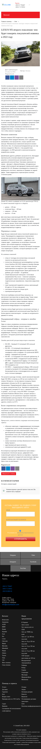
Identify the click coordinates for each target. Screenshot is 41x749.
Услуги (4, 687)
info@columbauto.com (10, 604)
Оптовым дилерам (26, 692)
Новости (24, 694)
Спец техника (6, 665)
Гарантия (5, 692)
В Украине (24, 622)
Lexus (3, 639)
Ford (3, 634)
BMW (3, 627)
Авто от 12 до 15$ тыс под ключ (28, 647)
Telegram (13, 555)
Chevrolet (5, 641)
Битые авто (5, 619)
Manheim (4, 706)
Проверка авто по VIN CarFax (11, 699)
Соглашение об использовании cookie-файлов (11, 710)
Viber (33, 555)
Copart (4, 704)
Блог (3, 694)
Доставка (5, 689)
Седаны (23, 670)
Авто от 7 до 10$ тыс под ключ (27, 638)
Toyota (4, 655)
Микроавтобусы (26, 677)
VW (3, 660)
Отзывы (23, 687)
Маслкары (24, 675)
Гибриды (24, 665)
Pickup (23, 667)
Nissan (4, 650)
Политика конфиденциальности (31, 706)
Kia (3, 636)
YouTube (23, 568)
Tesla (3, 658)
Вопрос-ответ (6, 696)
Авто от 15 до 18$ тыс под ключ (28, 652)
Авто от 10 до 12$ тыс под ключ (28, 643)
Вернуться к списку (8, 473)
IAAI (22, 704)
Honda (4, 629)
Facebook (33, 562)
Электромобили (26, 663)
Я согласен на (20, 534)
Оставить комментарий (8, 484)
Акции (23, 689)
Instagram (13, 562)
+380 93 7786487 (20, 5)
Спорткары (24, 672)
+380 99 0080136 (7, 591)
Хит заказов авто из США (27, 628)
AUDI (4, 624)
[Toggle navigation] (37, 5)
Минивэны (24, 679)
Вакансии (24, 696)
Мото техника (6, 662)
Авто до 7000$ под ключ (27, 633)
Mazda (4, 643)
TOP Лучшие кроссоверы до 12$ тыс (28, 657)
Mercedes (4, 646)
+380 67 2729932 (20, 7)
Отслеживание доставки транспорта (28, 700)
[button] (7, 77)
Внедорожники (26, 660)
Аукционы (5, 622)
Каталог (7, 15)
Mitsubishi (5, 648)
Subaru (4, 653)
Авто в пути (25, 625)
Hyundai (4, 631)
